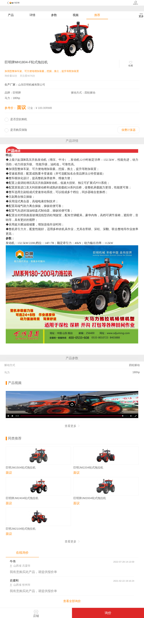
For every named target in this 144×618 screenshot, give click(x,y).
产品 (11, 15)
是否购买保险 (18, 129)
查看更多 (71, 426)
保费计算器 (129, 129)
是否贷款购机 (18, 119)
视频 (76, 15)
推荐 (97, 15)
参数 (54, 15)
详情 (32, 15)
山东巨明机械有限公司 (31, 84)
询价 (108, 613)
